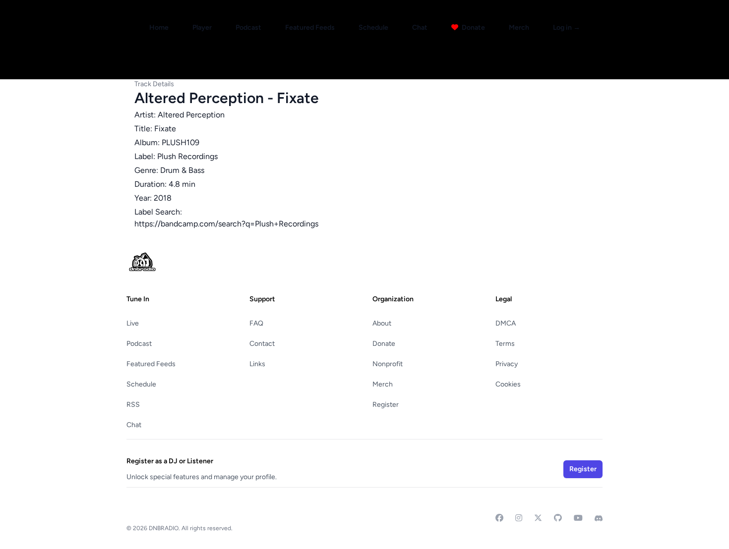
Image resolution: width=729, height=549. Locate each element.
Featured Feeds (310, 27)
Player (202, 27)
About (381, 323)
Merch (519, 27)
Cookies (508, 384)
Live (132, 323)
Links (257, 364)
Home (159, 27)
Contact (262, 343)
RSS (133, 404)
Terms (505, 343)
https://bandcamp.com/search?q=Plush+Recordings (226, 223)
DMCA (505, 323)
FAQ (256, 323)
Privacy (506, 364)
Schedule (373, 27)
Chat (419, 27)
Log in (566, 27)
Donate (472, 27)
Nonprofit (387, 364)
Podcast (248, 27)
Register (385, 404)
